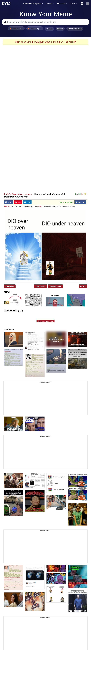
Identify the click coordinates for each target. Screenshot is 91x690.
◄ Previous (9, 286)
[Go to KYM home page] (6, 4)
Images (49, 29)
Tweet (28, 202)
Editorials (61, 3)
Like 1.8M (81, 202)
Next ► (83, 286)
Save (19, 202)
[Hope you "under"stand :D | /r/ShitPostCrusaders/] (45, 245)
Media (49, 3)
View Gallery (40, 286)
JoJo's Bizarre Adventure (18, 194)
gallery (39, 206)
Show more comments (45, 321)
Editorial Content (75, 29)
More (73, 3)
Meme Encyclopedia (32, 3)
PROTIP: (7, 206)
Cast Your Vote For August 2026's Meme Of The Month (45, 41)
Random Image (55, 286)
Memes (60, 29)
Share (9, 202)
